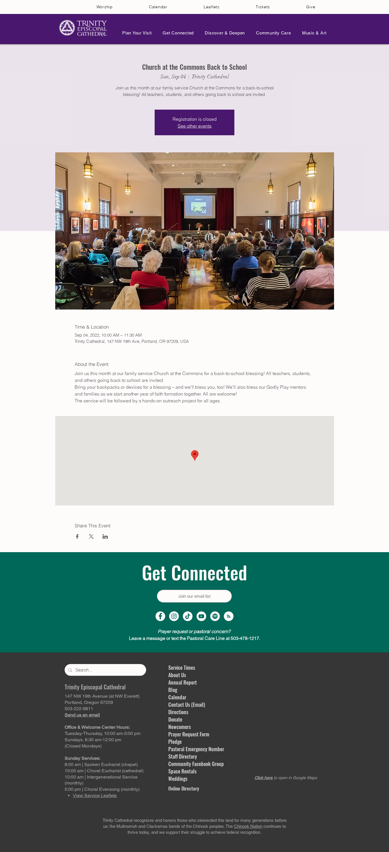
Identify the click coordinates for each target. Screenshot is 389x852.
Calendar (177, 697)
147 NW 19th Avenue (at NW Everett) (102, 696)
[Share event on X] (91, 536)
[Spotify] (215, 616)
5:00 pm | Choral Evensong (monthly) (102, 789)
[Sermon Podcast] (229, 616)
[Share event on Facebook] (77, 536)
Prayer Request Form (188, 734)
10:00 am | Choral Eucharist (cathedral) (104, 770)
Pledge (175, 741)
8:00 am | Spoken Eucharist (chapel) (101, 764)
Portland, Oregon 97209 (89, 702)
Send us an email (82, 715)
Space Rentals (182, 771)
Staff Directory (182, 756)
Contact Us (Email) (186, 704)
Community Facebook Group (196, 763)
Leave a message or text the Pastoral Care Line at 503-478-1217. (194, 638)
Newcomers (179, 726)
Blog (172, 689)
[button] (135, 32)
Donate (175, 719)
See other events (195, 126)
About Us (177, 675)
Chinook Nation (248, 826)
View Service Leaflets (95, 795)
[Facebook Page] (160, 616)
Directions (178, 712)
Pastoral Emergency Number (196, 749)
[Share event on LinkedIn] (105, 536)
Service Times (181, 667)
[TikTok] (188, 616)
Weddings (177, 778)
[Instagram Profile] (174, 616)
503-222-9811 (79, 708)
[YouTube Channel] (201, 616)
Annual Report (182, 682)
